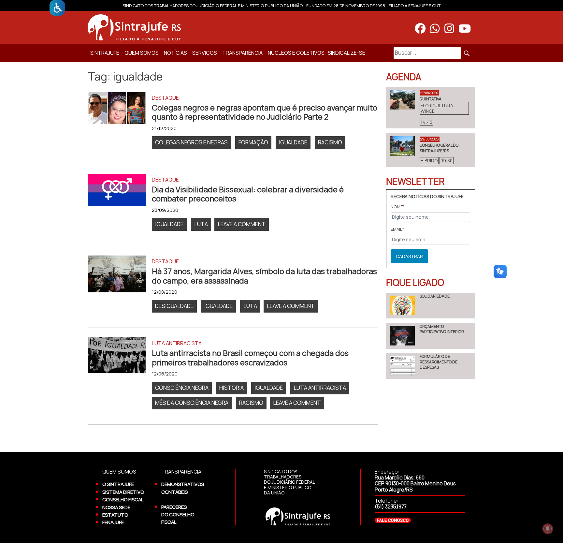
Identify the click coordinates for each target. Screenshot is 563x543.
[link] (57, 8)
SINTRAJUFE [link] (104, 52)
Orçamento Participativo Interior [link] (442, 329)
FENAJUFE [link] (113, 522)
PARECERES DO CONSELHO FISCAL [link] (177, 514)
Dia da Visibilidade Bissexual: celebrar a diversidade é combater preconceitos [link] (248, 194)
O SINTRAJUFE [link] (118, 484)
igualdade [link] (293, 142)
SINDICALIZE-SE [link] (346, 52)
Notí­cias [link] (175, 52)
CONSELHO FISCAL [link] (122, 499)
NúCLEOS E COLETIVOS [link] (296, 52)
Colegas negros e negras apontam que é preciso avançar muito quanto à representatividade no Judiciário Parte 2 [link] (264, 112)
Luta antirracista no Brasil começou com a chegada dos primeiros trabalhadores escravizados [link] (250, 358)
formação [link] (253, 142)
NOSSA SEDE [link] (116, 507)
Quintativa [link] (430, 99)
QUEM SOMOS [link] (141, 52)
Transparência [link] (242, 52)
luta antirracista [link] (320, 387)
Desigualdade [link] (174, 306)
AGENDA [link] (403, 76)
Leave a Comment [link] (243, 225)
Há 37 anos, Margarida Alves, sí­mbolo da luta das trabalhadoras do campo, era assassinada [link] (264, 276)
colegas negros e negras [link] (191, 142)
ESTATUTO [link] (115, 514)
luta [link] (201, 224)
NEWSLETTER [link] (415, 181)
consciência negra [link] (182, 387)
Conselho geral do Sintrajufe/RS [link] (439, 147)
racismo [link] (330, 142)
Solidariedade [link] (435, 296)
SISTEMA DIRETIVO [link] (123, 492)
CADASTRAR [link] (409, 256)
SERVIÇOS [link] (204, 52)
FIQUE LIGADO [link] (415, 282)
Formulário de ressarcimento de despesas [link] (438, 362)
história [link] (231, 387)
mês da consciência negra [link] (191, 402)
